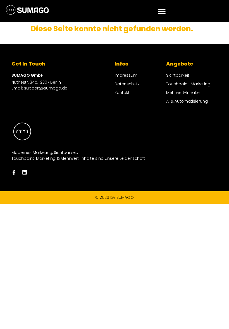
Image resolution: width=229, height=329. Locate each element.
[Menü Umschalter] (162, 11)
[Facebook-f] (13, 172)
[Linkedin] (24, 172)
